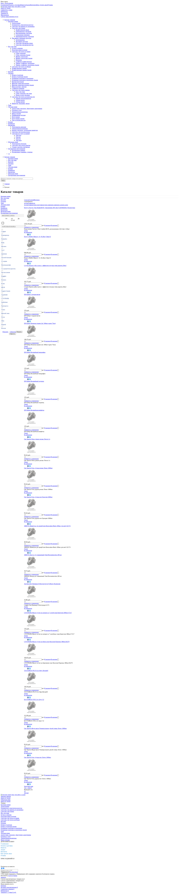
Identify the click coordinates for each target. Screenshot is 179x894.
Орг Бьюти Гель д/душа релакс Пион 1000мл (38, 468)
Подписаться (14, 872)
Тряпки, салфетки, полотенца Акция (27, 65)
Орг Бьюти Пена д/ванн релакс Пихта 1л (37, 439)
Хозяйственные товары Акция (21, 70)
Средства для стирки (18, 28)
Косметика (11, 125)
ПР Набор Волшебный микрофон (34, 352)
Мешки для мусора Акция (24, 58)
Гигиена (10, 73)
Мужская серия (13, 142)
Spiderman (4, 302)
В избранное (28, 232)
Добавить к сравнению (31, 227)
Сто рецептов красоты (8, 269)
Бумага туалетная (17, 75)
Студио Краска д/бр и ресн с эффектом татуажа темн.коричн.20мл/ (45, 265)
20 (28, 793)
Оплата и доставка (14, 5)
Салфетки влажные (18, 88)
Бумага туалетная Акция (20, 76)
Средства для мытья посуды (24, 45)
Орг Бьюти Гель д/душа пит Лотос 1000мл (37, 757)
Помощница (5, 235)
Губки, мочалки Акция (23, 55)
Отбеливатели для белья (23, 31)
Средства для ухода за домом (21, 51)
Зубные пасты (20, 100)
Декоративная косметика (20, 112)
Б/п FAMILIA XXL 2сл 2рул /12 (34, 699)
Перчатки (19, 60)
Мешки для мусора (22, 56)
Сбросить (13, 332)
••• (9, 154)
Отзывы (50, 5)
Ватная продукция (18, 82)
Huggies (3, 276)
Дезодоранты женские (19, 127)
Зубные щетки (20, 102)
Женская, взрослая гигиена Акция (23, 85)
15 (25, 791)
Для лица (19, 140)
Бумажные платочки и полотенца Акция (25, 80)
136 (28, 788)
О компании (5, 5)
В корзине (54, 225)
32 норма (4, 261)
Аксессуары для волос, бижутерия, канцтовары (27, 108)
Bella (2, 242)
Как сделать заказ (42, 5)
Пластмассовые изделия (19, 50)
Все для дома (12, 46)
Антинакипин (20, 40)
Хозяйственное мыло (22, 30)
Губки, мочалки (21, 53)
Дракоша (4, 254)
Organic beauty (5, 291)
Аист (2, 250)
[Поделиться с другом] (25, 234)
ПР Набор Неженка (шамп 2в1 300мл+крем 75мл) (40, 323)
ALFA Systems (12, 875)
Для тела (18, 135)
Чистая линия (5, 272)
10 (25, 793)
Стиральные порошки (23, 35)
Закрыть (3, 877)
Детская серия (12, 107)
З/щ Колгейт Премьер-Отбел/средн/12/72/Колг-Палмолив (42, 584)
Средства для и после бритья (21, 145)
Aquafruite (4, 295)
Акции (28, 5)
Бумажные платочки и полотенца (22, 78)
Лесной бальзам (6, 257)
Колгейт (10, 71)
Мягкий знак (5, 313)
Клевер (10, 122)
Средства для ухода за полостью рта (23, 97)
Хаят (9, 105)
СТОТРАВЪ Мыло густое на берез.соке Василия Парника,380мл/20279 (46, 641)
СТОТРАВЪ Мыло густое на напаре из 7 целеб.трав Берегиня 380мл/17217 (48, 613)
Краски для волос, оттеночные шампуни (25, 130)
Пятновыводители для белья (25, 36)
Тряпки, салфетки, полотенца (25, 63)
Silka (2, 321)
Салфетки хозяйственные (24, 61)
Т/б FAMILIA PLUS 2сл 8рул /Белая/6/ (36, 670)
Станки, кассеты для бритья (21, 147)
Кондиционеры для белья (24, 33)
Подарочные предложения (16, 148)
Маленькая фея (6, 265)
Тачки (3, 309)
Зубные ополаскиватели (23, 98)
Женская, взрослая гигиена (20, 83)
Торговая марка (9, 226)
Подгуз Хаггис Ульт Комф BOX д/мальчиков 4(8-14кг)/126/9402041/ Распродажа (49, 207)
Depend (3, 324)
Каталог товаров (9, 20)
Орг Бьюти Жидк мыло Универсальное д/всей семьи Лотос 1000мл (45, 728)
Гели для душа (20, 92)
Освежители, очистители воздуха (22, 25)
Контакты (33, 5)
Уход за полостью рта (18, 120)
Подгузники (16, 117)
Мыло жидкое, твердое (19, 87)
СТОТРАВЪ (5, 298)
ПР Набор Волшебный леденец (34, 381)
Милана (3, 246)
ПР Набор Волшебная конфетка (34, 410)
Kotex (3, 283)
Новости (23, 5)
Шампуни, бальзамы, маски (21, 103)
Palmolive (4, 239)
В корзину (47, 225)
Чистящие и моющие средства (21, 38)
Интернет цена (8, 215)
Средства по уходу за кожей (21, 133)
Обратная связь (5, 800)
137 (31, 788)
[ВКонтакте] (28, 234)
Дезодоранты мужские (19, 143)
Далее (26, 230)
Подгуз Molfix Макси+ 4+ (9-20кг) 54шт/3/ (37, 236)
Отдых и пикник (17, 48)
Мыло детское (16, 113)
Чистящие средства (22, 41)
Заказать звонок (6, 796)
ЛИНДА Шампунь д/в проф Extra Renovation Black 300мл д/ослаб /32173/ (47, 526)
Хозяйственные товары (19, 68)
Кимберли (11, 123)
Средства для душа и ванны (21, 90)
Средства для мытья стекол (24, 43)
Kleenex (3, 280)
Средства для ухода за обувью (21, 66)
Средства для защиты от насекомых (23, 26)
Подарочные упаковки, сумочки (22, 152)
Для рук (18, 138)
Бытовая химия (13, 21)
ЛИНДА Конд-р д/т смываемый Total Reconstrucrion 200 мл (43, 555)
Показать (5, 332)
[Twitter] (30, 234)
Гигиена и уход (17, 110)
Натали (3, 328)
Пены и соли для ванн (23, 95)
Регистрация (9, 3)
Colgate (3, 231)
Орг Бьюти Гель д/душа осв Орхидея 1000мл (38, 497)
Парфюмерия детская (18, 115)
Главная (7, 184)
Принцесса (4, 306)
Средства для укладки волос (21, 132)
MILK (3, 287)
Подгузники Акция (18, 118)
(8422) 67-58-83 (5, 8)
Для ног (18, 137)
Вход (2, 3)
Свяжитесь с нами (6, 10)
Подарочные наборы (18, 150)
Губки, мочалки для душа (24, 93)
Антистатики (16, 23)
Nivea (3, 317)
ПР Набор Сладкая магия (32, 294)
